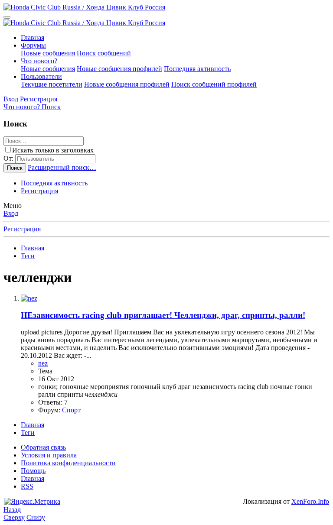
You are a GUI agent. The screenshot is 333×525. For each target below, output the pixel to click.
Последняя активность (197, 68)
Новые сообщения (48, 53)
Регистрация (39, 190)
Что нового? (39, 61)
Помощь (33, 470)
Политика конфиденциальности (68, 463)
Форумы (33, 45)
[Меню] (6, 17)
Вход (10, 213)
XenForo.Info (310, 501)
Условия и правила (49, 455)
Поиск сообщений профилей (214, 84)
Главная (32, 37)
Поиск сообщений (104, 53)
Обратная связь (43, 447)
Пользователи (41, 76)
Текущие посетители (51, 84)
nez (43, 363)
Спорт (71, 410)
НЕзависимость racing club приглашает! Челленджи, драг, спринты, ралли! (163, 315)
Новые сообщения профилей (119, 68)
